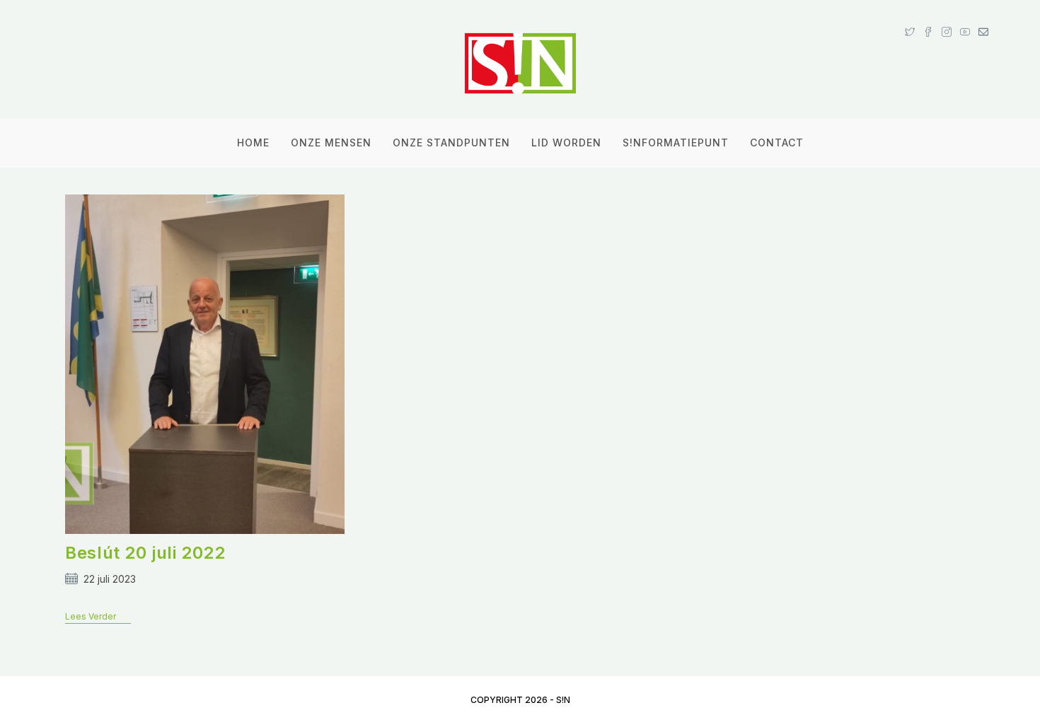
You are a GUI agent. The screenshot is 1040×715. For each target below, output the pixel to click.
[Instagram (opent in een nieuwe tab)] (946, 18)
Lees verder (98, 617)
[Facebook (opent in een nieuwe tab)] (928, 18)
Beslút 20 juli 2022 (145, 552)
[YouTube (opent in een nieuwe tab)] (965, 18)
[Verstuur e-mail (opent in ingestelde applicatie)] (981, 18)
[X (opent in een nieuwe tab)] (910, 18)
